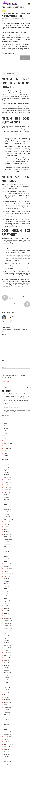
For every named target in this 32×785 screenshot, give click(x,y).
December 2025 (8, 482)
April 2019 (6, 667)
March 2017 (7, 729)
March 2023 (7, 561)
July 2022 (6, 578)
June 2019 (6, 662)
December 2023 (8, 539)
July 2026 (6, 465)
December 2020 (8, 620)
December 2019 (8, 650)
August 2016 (7, 746)
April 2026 (6, 472)
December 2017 (8, 707)
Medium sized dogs (8, 291)
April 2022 (6, 586)
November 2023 (8, 541)
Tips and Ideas (7, 448)
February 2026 (7, 477)
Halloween (6, 436)
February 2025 (7, 507)
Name (3, 354)
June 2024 (6, 527)
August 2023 (7, 549)
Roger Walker (16, 18)
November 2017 (8, 709)
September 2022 (8, 574)
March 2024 (7, 531)
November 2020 (8, 623)
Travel (5, 453)
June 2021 (6, 606)
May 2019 (6, 665)
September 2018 (8, 685)
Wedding (6, 455)
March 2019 (7, 670)
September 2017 (8, 714)
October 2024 (7, 517)
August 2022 (7, 576)
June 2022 (6, 581)
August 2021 (7, 601)
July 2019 (6, 660)
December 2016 (8, 737)
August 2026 (7, 462)
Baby (5, 421)
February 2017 (7, 732)
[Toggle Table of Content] (16, 74)
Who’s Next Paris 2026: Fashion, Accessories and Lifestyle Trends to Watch (17, 411)
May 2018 (6, 695)
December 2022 (8, 569)
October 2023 (7, 544)
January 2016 (7, 764)
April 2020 (6, 640)
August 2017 (7, 717)
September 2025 (8, 489)
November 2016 (8, 739)
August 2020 (7, 630)
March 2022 (7, 588)
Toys (5, 450)
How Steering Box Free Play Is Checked (14, 394)
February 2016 (7, 761)
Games (5, 433)
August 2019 (7, 658)
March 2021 (7, 613)
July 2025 (6, 494)
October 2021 (7, 596)
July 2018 (6, 690)
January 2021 (7, 618)
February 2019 (7, 672)
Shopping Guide (8, 443)
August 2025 (7, 492)
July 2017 (6, 719)
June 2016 (6, 751)
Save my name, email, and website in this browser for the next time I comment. (15, 376)
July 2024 (6, 524)
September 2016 (8, 744)
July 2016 (6, 749)
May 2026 (6, 470)
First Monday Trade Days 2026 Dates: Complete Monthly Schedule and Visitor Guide (16, 406)
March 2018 (7, 700)
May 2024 (6, 529)
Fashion (6, 431)
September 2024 (8, 519)
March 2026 (7, 475)
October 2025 (7, 487)
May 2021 (6, 608)
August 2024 (7, 522)
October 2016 (7, 742)
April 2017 (6, 727)
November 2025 (8, 485)
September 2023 (8, 546)
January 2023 (7, 566)
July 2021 (6, 603)
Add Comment (6, 20)
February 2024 (7, 534)
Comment (4, 334)
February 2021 (7, 616)
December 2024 (8, 512)
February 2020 (7, 645)
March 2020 (7, 643)
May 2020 (6, 638)
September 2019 (8, 655)
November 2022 (8, 571)
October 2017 (7, 712)
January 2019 (7, 675)
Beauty (5, 423)
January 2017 (7, 734)
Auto (5, 418)
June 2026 (6, 467)
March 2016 (7, 759)
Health (5, 438)
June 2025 (6, 497)
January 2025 (7, 509)
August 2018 (7, 687)
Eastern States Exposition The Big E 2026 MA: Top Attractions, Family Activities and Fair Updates (16, 402)
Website (4, 367)
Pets (4, 11)
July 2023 (6, 551)
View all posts (8, 321)
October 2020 (7, 625)
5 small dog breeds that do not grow (16, 297)
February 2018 (7, 702)
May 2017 (6, 724)
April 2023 (6, 559)
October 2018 (7, 682)
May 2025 (6, 499)
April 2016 (6, 756)
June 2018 (6, 692)
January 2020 (7, 648)
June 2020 (6, 635)
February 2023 (7, 564)
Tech (5, 446)
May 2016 (6, 754)
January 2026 (7, 480)
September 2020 (8, 628)
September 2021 (8, 598)
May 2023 (6, 556)
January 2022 (7, 591)
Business (6, 428)
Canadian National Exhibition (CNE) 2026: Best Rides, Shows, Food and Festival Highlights (16, 397)
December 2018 (8, 677)
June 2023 (6, 554)
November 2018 (8, 680)
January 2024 (7, 536)
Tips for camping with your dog (14, 303)
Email (3, 360)
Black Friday (7, 426)
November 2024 (8, 514)
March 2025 (7, 504)
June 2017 (6, 722)
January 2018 (7, 704)
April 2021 (6, 611)
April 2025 (6, 502)
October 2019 (7, 653)
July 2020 (6, 633)
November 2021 (8, 593)
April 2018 (6, 697)
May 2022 (6, 583)
